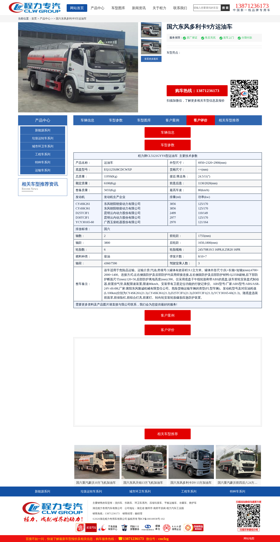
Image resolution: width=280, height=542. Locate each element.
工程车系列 (42, 154)
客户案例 (172, 120)
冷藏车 (183, 502)
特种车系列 (42, 162)
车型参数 (116, 120)
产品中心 (97, 8)
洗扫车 (118, 502)
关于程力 (159, 8)
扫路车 (128, 502)
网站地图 (249, 538)
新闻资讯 (139, 8)
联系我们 (180, 8)
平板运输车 (170, 502)
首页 (34, 18)
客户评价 (200, 120)
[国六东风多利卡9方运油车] (78, 67)
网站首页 (77, 8)
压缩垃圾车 (156, 502)
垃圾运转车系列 (42, 138)
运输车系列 (42, 170)
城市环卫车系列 (42, 146)
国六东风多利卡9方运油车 (71, 18)
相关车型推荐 (229, 120)
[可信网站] (193, 525)
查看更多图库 (151, 59)
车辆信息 (87, 120)
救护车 (193, 502)
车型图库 (118, 8)
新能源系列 (42, 130)
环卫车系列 (141, 502)
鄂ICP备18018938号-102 (151, 518)
